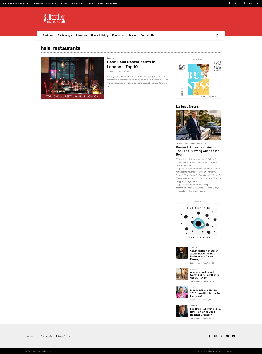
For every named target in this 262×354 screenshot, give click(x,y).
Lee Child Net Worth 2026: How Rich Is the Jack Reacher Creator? (205, 312)
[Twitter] (235, 3)
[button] (216, 35)
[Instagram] (216, 336)
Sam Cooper (112, 71)
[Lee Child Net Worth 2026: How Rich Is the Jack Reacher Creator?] (182, 311)
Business (110, 58)
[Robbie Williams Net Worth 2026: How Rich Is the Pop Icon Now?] (182, 292)
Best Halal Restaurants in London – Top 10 (131, 64)
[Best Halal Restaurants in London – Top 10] (72, 78)
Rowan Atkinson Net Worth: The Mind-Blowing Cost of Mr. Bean (197, 150)
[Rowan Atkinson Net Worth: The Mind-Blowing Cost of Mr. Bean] (198, 125)
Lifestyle (179, 143)
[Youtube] (233, 336)
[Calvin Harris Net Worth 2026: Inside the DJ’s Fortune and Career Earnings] (182, 253)
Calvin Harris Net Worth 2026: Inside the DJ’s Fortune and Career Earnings (204, 255)
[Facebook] (229, 3)
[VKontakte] (228, 336)
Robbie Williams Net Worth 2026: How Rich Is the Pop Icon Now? (205, 293)
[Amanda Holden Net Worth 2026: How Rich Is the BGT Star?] (182, 274)
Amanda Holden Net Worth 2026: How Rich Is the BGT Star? (204, 275)
